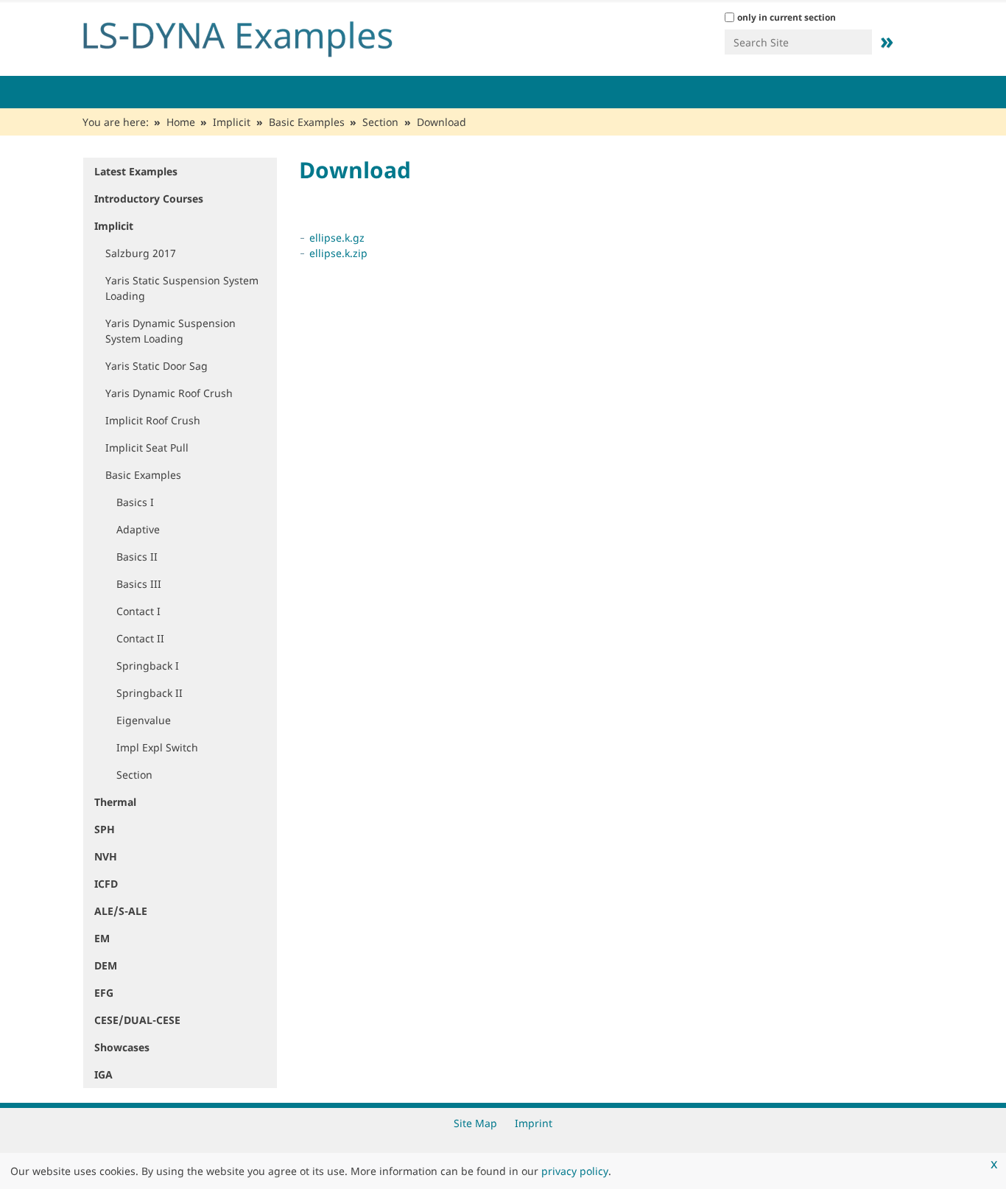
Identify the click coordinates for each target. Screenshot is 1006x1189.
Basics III (138, 584)
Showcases (122, 1047)
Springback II (149, 693)
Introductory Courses (148, 199)
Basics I (135, 502)
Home (180, 122)
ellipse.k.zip (338, 253)
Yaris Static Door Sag (156, 366)
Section (380, 122)
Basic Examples (307, 122)
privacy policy (574, 1171)
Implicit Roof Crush (152, 420)
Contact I (138, 611)
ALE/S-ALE (120, 911)
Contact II (140, 638)
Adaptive (138, 529)
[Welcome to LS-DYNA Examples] (260, 35)
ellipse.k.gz (337, 238)
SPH (104, 829)
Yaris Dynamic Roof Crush (169, 393)
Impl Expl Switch (157, 747)
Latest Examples (135, 171)
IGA (103, 1074)
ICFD (106, 884)
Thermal (115, 802)
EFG (103, 993)
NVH (105, 856)
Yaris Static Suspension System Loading (181, 288)
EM (102, 938)
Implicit (231, 122)
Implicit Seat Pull (147, 448)
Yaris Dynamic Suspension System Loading (170, 331)
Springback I (147, 666)
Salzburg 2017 (140, 253)
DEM (105, 965)
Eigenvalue (143, 720)
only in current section (786, 17)
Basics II (137, 557)
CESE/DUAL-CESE (137, 1020)
